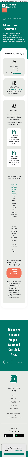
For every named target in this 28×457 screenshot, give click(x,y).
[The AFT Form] (14, 137)
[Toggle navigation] (4, 10)
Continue (14, 454)
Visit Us (20, 362)
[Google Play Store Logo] (19, 435)
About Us (14, 398)
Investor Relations (14, 401)
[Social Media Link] (9, 431)
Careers (14, 405)
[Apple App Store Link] (8, 435)
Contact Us (14, 408)
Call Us (8, 362)
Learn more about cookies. (15, 450)
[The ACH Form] (14, 158)
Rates (14, 403)
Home (4, 18)
